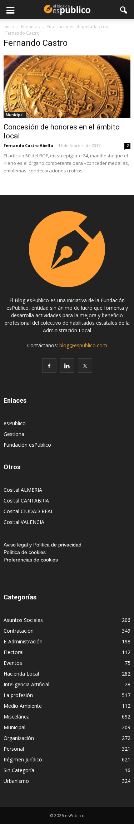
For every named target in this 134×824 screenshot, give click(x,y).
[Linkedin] (67, 365)
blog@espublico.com (83, 345)
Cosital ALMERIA (23, 489)
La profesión (18, 695)
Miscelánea (17, 716)
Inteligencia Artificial (26, 684)
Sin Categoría (19, 770)
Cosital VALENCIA (24, 522)
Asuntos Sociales (23, 620)
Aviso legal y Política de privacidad (42, 545)
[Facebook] (49, 365)
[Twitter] (85, 365)
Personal (14, 748)
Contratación (19, 630)
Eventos (13, 662)
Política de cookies (25, 552)
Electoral (14, 652)
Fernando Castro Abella (28, 145)
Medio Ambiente (23, 705)
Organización (19, 738)
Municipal (15, 114)
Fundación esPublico (27, 444)
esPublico (15, 423)
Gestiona (14, 434)
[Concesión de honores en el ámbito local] (67, 86)
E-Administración (23, 641)
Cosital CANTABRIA (26, 500)
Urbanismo (16, 781)
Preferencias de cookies (31, 560)
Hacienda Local (21, 673)
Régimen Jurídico (23, 759)
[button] (124, 9)
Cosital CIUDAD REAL (29, 511)
